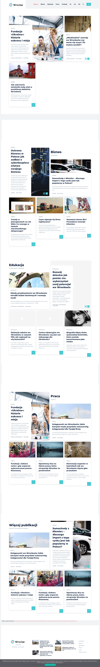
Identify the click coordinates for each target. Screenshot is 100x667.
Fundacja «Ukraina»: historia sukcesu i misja (17, 413)
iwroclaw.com (27, 621)
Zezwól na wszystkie (50, 664)
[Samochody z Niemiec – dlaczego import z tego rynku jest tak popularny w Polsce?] (35, 652)
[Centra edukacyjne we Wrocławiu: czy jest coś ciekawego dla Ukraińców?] (50, 318)
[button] (83, 4)
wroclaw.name (57, 621)
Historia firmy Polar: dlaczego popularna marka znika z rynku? (68, 642)
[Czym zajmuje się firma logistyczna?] (50, 205)
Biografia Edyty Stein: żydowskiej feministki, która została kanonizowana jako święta (77, 337)
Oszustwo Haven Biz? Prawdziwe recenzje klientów (76, 221)
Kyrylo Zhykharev (16, 58)
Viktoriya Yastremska (17, 306)
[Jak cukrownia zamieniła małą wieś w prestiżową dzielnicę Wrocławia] (22, 71)
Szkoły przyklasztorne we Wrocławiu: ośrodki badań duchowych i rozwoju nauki (29, 295)
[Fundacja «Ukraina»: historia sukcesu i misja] (36, 38)
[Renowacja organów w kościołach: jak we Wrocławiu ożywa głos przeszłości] (78, 450)
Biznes (13, 82)
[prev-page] (58, 59)
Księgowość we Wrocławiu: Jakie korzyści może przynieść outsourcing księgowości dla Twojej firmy (70, 426)
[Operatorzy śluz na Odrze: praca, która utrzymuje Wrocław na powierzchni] (50, 450)
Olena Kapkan (70, 58)
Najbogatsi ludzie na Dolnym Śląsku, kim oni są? (69, 649)
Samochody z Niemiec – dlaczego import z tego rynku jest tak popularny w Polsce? (68, 180)
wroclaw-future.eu (18, 621)
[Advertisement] (50, 130)
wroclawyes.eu (73, 621)
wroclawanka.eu (65, 621)
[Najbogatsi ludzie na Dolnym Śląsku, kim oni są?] (58, 648)
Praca (13, 28)
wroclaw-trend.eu (35, 621)
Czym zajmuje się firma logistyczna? (49, 220)
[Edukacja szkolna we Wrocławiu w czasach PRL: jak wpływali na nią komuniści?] (22, 318)
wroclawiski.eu (43, 621)
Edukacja (14, 290)
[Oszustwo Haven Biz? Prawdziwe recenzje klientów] (78, 205)
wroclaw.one (50, 621)
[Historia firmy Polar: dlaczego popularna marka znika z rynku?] (58, 642)
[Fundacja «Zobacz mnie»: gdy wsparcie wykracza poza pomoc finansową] (22, 450)
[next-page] (61, 59)
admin (13, 192)
